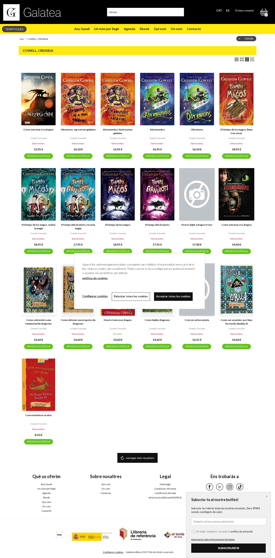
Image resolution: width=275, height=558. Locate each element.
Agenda (129, 29)
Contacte (194, 29)
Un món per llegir (106, 29)
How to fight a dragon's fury (196, 224)
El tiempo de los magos (117, 224)
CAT (219, 10)
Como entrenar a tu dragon (236, 224)
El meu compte (244, 10)
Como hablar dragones (157, 319)
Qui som (160, 29)
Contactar (105, 493)
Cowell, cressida (38, 138)
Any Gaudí (82, 29)
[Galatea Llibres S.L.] (32, 12)
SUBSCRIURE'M (228, 548)
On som (176, 29)
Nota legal (165, 484)
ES (227, 10)
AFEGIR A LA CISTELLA (38, 156)
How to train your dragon (118, 319)
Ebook (144, 29)
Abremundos (157, 129)
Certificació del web (165, 493)
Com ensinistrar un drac (38, 415)
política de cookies (95, 278)
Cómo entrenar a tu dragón (38, 129)
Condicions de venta (165, 488)
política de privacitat (242, 531)
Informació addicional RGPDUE (165, 497)
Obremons (197, 129)
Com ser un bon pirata (197, 319)
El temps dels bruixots (157, 224)
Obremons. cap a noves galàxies (78, 129)
